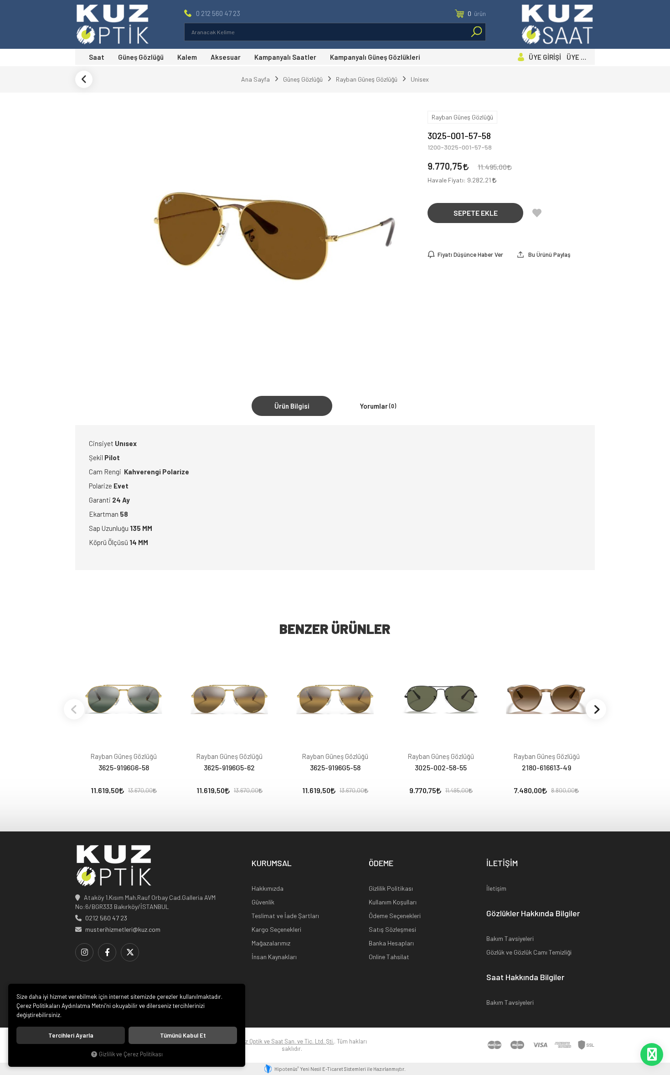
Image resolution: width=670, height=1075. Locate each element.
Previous (74, 709)
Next (596, 709)
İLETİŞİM (502, 863)
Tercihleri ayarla (70, 1035)
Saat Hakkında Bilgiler (525, 977)
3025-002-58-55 (441, 767)
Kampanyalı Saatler (285, 57)
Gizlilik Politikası (391, 888)
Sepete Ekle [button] (476, 212)
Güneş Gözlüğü (141, 57)
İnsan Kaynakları (274, 957)
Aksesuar (226, 57)
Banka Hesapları (391, 943)
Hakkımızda (267, 888)
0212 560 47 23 (106, 918)
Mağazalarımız (271, 943)
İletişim (496, 888)
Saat (96, 57)
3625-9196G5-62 (229, 767)
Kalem (187, 57)
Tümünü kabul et (183, 1035)
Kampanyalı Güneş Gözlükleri (375, 57)
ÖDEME (381, 863)
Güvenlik (263, 902)
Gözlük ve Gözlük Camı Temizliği (529, 952)
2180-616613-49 (546, 767)
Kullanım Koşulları (393, 902)
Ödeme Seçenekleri (395, 915)
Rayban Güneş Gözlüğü (123, 756)
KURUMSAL (272, 863)
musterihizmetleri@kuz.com (122, 929)
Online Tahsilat (389, 957)
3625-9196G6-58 (123, 767)
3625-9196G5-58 (335, 767)
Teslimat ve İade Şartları (285, 915)
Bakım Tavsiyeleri (510, 938)
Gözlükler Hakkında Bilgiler (533, 913)
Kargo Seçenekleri (276, 929)
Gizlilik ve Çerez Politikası (131, 1054)
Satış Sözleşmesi (392, 929)
